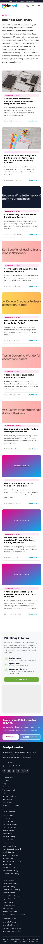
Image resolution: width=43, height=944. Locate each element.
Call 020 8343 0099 (30, 737)
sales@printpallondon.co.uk (27, 1)
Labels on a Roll (8, 843)
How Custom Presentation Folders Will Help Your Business (21, 430)
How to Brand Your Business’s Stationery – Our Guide (18, 484)
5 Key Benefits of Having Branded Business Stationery (20, 270)
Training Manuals (9, 867)
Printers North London (10, 925)
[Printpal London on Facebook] (13, 771)
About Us (6, 781)
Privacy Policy (8, 799)
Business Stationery (13, 95)
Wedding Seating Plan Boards (14, 914)
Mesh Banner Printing (10, 871)
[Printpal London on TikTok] (27, 771)
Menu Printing (7, 834)
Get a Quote (10, 737)
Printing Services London (12, 931)
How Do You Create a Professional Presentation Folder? (21, 321)
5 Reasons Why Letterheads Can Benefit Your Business (20, 215)
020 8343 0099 (13, 1)
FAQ (4, 793)
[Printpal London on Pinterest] (18, 771)
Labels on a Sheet (9, 846)
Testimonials (7, 802)
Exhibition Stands (9, 893)
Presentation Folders (10, 855)
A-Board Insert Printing (11, 874)
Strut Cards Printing (10, 911)
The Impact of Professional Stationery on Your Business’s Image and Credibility (18, 101)
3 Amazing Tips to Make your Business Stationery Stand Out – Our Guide (20, 594)
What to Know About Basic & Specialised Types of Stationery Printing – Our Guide (20, 540)
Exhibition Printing (9, 887)
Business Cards (8, 815)
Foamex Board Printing (11, 896)
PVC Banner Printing (10, 905)
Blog (4, 784)
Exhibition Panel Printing (11, 890)
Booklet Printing (8, 818)
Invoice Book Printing (10, 840)
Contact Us (7, 787)
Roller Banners (8, 908)
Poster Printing (8, 902)
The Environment (9, 790)
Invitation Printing (9, 837)
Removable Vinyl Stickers (12, 861)
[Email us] (33, 6)
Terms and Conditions (11, 805)
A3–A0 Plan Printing (9, 852)
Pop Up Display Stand (10, 899)
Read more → (34, 121)
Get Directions (22, 679)
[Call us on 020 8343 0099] (27, 6)
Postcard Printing (9, 858)
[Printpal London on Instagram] (9, 771)
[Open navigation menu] (39, 6)
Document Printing (9, 827)
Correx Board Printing (10, 883)
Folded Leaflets (8, 831)
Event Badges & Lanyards (12, 849)
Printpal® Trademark (10, 796)
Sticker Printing (8, 864)
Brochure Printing (9, 821)
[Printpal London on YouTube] (4, 771)
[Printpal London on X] (23, 771)
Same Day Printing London (12, 928)
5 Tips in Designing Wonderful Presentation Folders (19, 376)
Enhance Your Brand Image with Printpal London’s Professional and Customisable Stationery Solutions (20, 159)
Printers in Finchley (9, 922)
